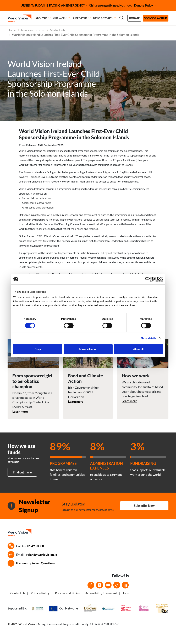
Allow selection (88, 349)
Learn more (20, 411)
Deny (38, 349)
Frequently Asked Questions (35, 563)
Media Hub (57, 30)
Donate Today (143, 5)
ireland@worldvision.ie (41, 554)
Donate (134, 18)
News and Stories (33, 30)
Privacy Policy (40, 593)
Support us (80, 18)
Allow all (138, 349)
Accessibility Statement (101, 593)
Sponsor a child (155, 18)
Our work (60, 18)
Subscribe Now (144, 506)
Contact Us (17, 593)
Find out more (22, 472)
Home (12, 30)
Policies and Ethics (67, 593)
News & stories (103, 18)
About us (41, 18)
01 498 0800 (35, 546)
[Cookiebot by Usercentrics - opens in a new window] (148, 279)
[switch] (69, 325)
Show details (148, 338)
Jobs (126, 593)
